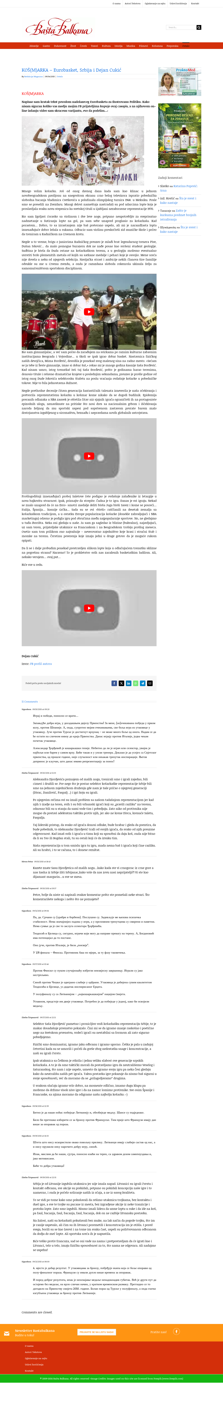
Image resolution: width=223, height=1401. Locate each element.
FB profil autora (41, 664)
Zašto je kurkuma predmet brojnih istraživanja (178, 214)
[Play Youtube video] (89, 312)
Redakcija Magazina (33, 76)
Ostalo (60, 76)
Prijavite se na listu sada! (97, 1332)
